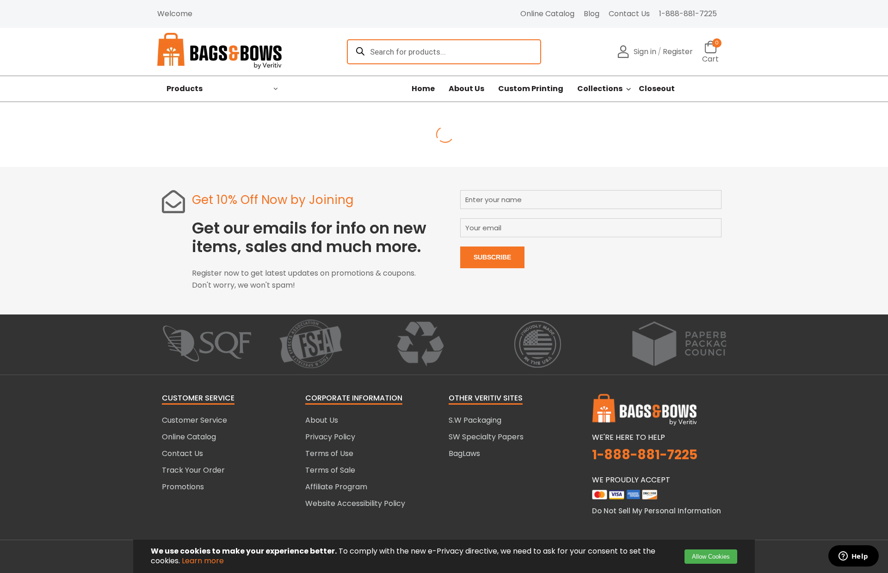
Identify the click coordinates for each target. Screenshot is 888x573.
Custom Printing (530, 89)
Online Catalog (547, 13)
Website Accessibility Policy (355, 503)
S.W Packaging (475, 420)
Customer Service (194, 420)
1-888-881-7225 (688, 13)
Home (423, 89)
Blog (591, 13)
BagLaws (464, 453)
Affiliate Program (336, 486)
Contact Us (629, 13)
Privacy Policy (330, 436)
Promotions (183, 486)
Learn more (203, 560)
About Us (466, 89)
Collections (600, 88)
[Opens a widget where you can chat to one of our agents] (853, 556)
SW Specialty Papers (486, 436)
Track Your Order (193, 470)
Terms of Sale (330, 470)
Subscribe (492, 257)
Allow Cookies (711, 556)
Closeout (657, 89)
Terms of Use (329, 453)
